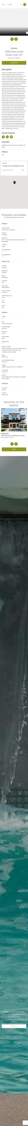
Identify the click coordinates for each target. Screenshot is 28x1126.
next (16, 39)
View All (14, 449)
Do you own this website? (7, 170)
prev (12, 39)
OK (23, 170)
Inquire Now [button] (14, 63)
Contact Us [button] (14, 1026)
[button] (14, 182)
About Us (14, 1021)
